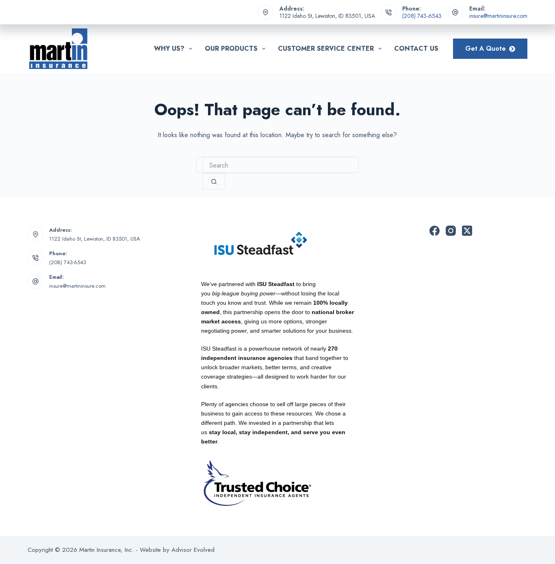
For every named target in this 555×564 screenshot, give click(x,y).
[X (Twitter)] (467, 231)
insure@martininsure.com (498, 16)
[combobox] (277, 165)
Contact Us (416, 48)
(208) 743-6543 (422, 16)
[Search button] (214, 181)
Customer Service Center (326, 48)
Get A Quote (485, 48)
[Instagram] (451, 231)
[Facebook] (434, 231)
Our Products (231, 48)
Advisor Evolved (193, 549)
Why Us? (169, 48)
